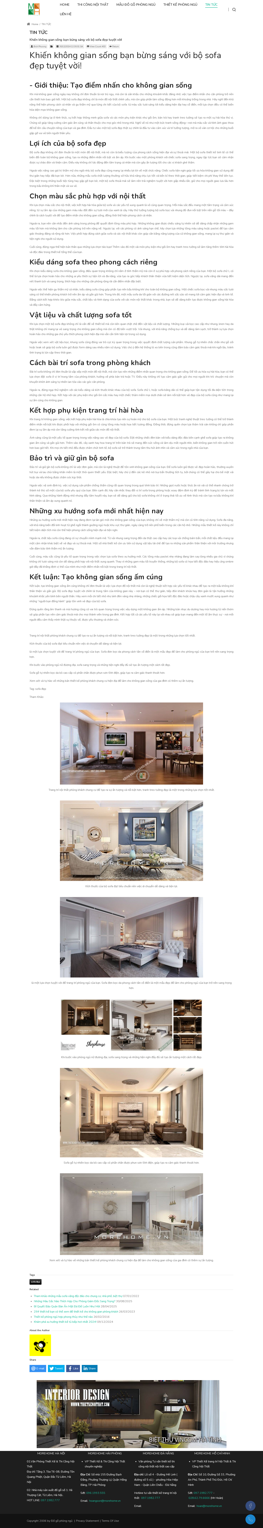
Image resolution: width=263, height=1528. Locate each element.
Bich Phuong (40, 46)
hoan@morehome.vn (209, 1506)
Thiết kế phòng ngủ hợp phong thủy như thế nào (63, 1317)
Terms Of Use (110, 1521)
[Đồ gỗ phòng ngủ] (34, 9)
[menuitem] (64, 4)
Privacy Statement (87, 1521)
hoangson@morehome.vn (105, 1501)
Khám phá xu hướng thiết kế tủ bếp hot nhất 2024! (65, 1322)
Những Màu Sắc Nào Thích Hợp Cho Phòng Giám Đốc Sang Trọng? (74, 1301)
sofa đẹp (35, 1281)
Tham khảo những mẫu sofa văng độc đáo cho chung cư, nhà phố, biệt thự (78, 1296)
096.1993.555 (95, 1493)
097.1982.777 (203, 1493)
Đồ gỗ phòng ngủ (61, 1521)
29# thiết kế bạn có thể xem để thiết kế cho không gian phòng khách (76, 1312)
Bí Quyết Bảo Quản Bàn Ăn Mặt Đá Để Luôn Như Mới (67, 1306)
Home (34, 24)
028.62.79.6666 (199, 1498)
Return (115, 46)
